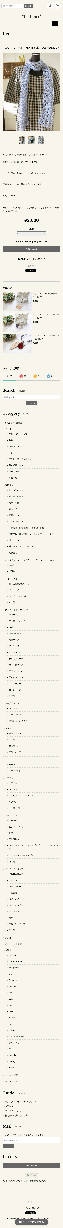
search (28, 6)
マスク (8, 728)
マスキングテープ (17, 924)
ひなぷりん (14, 1042)
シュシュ (13, 789)
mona (11, 1005)
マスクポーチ (15, 752)
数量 (31, 229)
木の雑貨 (13, 893)
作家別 (8, 950)
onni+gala (13, 1061)
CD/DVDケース (16, 683)
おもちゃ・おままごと (19, 721)
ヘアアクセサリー (13, 778)
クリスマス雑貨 (12, 1081)
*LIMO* (12, 1017)
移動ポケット (15, 515)
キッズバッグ (15, 770)
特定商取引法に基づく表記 (17, 1115)
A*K (10, 1049)
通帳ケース (14, 640)
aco (10, 992)
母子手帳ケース (16, 665)
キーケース (14, 646)
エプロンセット (16, 521)
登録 (8, 1146)
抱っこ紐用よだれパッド (20, 584)
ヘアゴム (13, 783)
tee (10, 974)
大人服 (8, 937)
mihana (12, 986)
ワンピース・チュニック (20, 459)
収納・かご (14, 899)
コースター (14, 708)
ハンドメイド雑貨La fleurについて (21, 1102)
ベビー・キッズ (12, 578)
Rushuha (13, 980)
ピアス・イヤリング (18, 826)
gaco (11, 1011)
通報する (31, 266)
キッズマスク (15, 733)
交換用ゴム (14, 746)
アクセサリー (11, 815)
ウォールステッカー (18, 905)
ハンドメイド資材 (13, 944)
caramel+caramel (17, 1036)
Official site (31, 1165)
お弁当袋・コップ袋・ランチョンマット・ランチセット (34, 534)
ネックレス (14, 820)
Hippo (11, 1067)
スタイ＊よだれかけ (18, 596)
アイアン (13, 880)
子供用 (12, 571)
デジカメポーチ (16, 658)
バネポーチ (14, 614)
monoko (12, 1055)
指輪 (11, 833)
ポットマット (15, 714)
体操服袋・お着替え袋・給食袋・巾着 (26, 527)
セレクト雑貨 (11, 1075)
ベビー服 (13, 478)
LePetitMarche (15, 961)
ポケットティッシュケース (21, 546)
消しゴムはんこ (16, 874)
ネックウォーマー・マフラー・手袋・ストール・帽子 (30, 560)
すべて (9, 376)
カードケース (15, 633)
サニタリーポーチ (17, 652)
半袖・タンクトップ (18, 434)
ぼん (11, 1024)
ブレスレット (15, 839)
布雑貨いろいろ (12, 703)
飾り (11, 918)
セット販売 (14, 502)
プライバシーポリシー (15, 1111)
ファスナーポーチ (17, 621)
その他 (12, 602)
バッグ (8, 759)
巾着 (11, 627)
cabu (11, 999)
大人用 (12, 565)
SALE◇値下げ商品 (13, 423)
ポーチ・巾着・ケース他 (16, 610)
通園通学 (9, 485)
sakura (12, 1030)
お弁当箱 (13, 553)
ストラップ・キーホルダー (21, 855)
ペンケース (14, 540)
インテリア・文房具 (14, 869)
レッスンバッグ (16, 490)
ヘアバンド (14, 802)
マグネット (14, 911)
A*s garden (14, 967)
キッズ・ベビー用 (17, 808)
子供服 (8, 429)
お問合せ (9, 1106)
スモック (13, 509)
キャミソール (15, 471)
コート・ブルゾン (17, 446)
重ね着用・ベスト (17, 465)
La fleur (12, 955)
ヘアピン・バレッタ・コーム (22, 795)
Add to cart (31, 249)
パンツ (12, 453)
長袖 (11, 440)
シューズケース (16, 496)
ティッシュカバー (17, 671)
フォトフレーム (16, 886)
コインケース (15, 690)
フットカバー (15, 590)
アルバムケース (16, 677)
